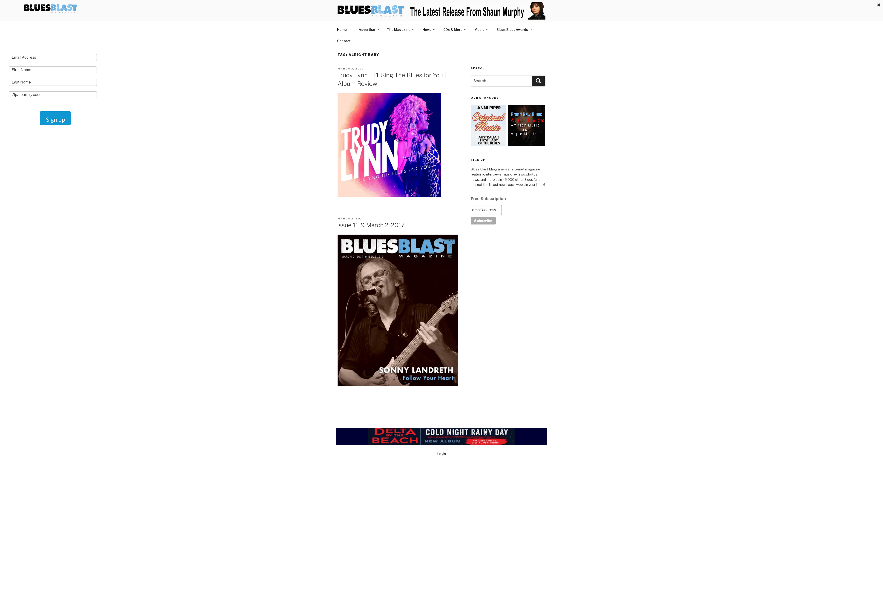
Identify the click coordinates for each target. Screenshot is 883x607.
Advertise (367, 30)
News (426, 30)
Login (441, 454)
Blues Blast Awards (512, 30)
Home (342, 30)
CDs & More (452, 30)
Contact (344, 41)
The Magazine (398, 30)
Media (479, 30)
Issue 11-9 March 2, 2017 (370, 225)
